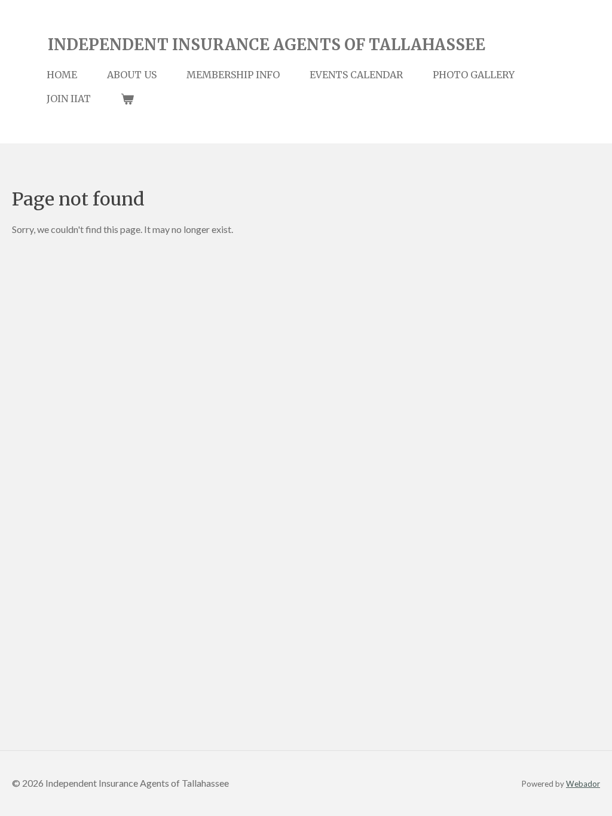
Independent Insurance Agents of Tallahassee (266, 44)
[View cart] (127, 99)
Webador (583, 784)
